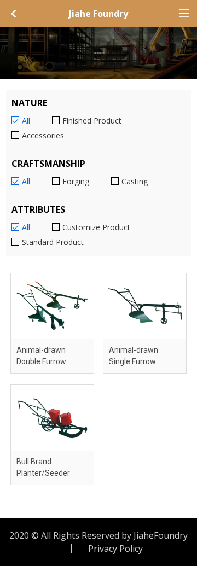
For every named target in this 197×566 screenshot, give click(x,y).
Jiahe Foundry (98, 14)
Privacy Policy (115, 548)
